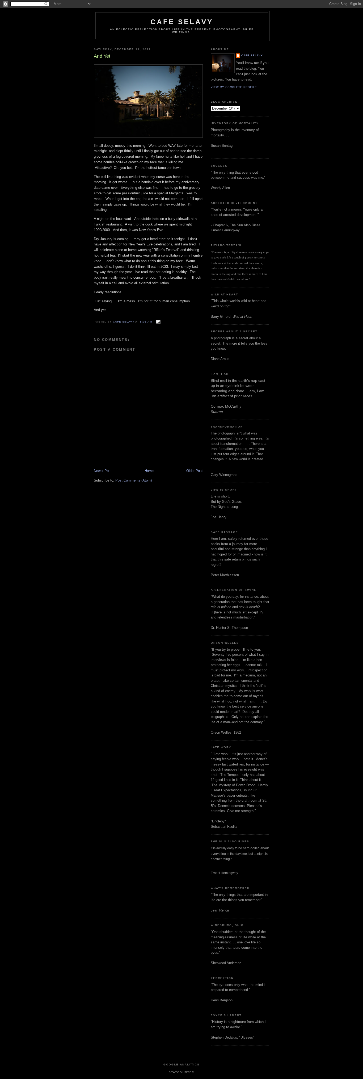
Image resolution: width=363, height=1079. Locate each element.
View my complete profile (234, 87)
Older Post (194, 471)
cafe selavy (181, 22)
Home (149, 471)
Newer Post (103, 471)
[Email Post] (157, 321)
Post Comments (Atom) (133, 480)
